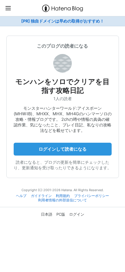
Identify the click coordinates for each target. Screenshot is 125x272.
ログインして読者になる (63, 149)
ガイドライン (41, 196)
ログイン (76, 214)
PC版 (60, 214)
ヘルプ (21, 196)
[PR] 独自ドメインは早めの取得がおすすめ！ (62, 21)
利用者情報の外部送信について (62, 200)
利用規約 (63, 196)
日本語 (46, 214)
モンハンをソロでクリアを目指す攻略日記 (62, 86)
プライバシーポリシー (91, 196)
